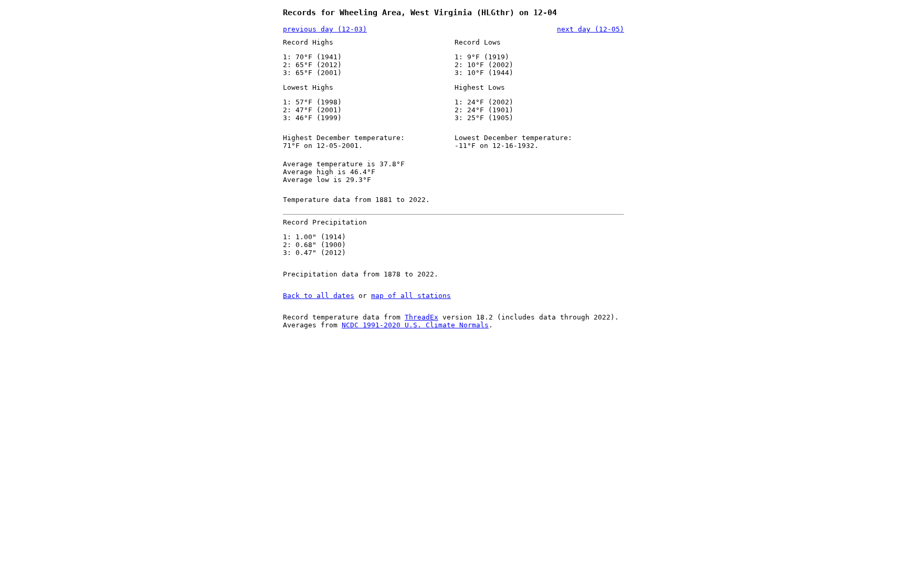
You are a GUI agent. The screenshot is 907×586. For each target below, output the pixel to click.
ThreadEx (421, 317)
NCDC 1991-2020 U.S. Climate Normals (415, 325)
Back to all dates (318, 296)
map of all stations (411, 296)
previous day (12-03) (325, 29)
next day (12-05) (590, 29)
